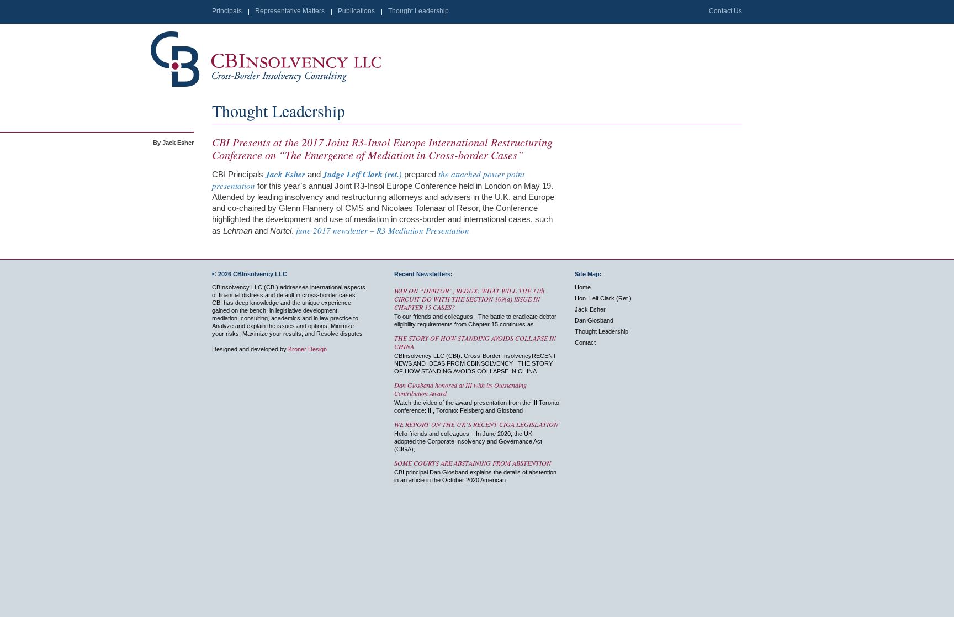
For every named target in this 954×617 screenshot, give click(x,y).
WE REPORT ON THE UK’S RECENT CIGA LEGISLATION (476, 424)
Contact (585, 342)
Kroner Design (307, 349)
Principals (227, 11)
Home (583, 287)
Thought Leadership (418, 11)
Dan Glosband (594, 320)
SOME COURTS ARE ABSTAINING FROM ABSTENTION (472, 462)
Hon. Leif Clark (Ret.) (603, 298)
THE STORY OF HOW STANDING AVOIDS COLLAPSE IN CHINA (475, 342)
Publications (356, 11)
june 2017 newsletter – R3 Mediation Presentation (382, 230)
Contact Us (725, 11)
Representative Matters (290, 11)
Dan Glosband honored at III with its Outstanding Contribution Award (460, 389)
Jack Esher (590, 309)
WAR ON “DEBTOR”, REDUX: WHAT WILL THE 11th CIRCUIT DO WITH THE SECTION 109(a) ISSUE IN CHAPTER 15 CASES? (469, 299)
